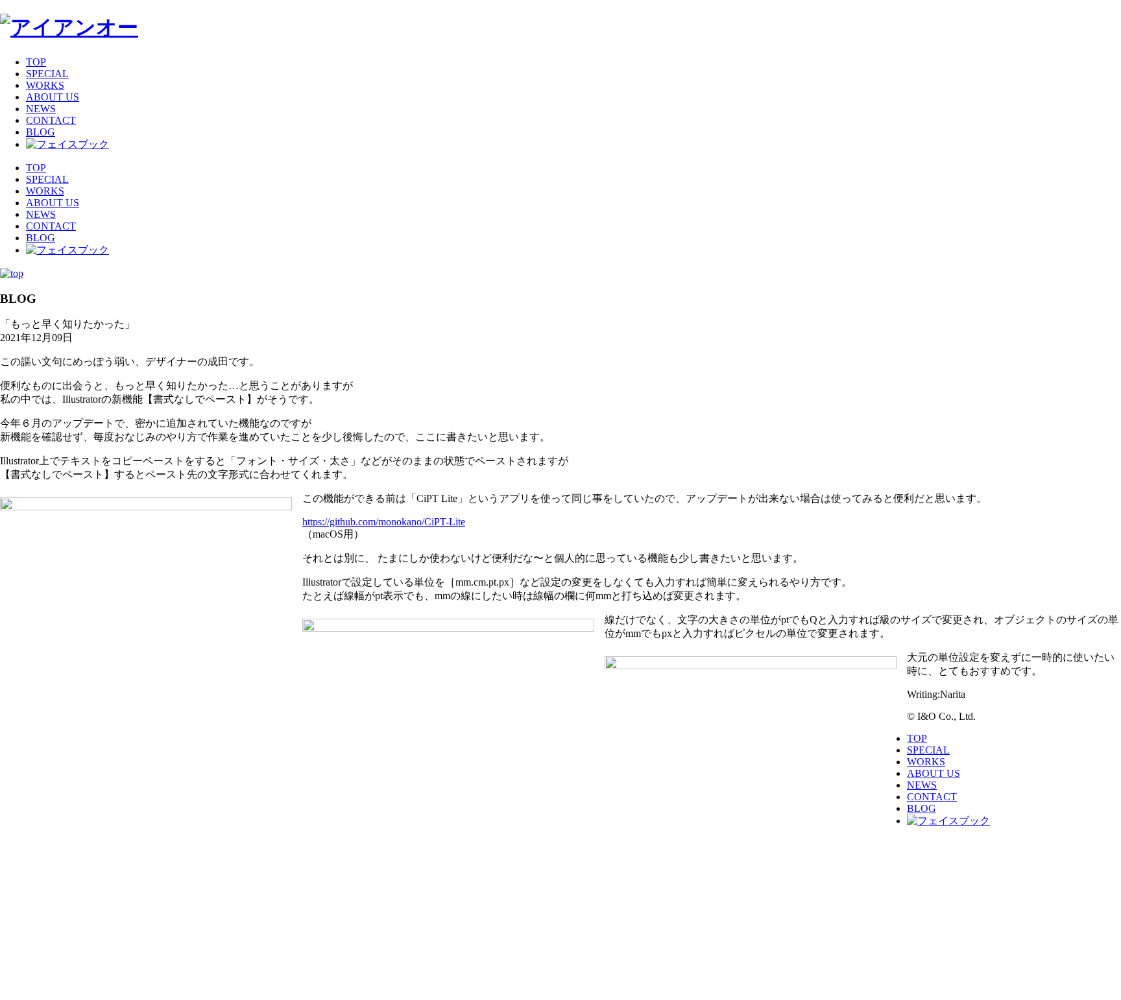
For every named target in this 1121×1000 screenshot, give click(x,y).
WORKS (45, 85)
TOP (36, 61)
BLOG (40, 131)
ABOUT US (52, 96)
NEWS (41, 108)
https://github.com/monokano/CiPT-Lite (383, 521)
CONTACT (51, 120)
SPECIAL (47, 73)
